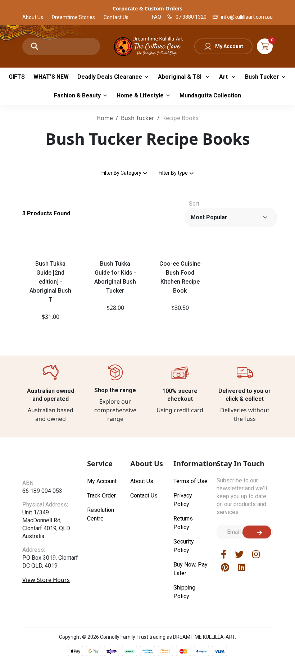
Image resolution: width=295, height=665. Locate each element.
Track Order (101, 495)
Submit (256, 532)
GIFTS (17, 76)
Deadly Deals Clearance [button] (109, 76)
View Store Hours (46, 586)
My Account (229, 46)
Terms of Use (190, 481)
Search (34, 46)
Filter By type (173, 173)
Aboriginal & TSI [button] (180, 76)
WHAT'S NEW (51, 76)
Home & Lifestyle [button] (140, 95)
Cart (265, 46)
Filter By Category (121, 173)
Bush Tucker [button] (262, 76)
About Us (32, 17)
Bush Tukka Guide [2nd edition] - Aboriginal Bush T (50, 281)
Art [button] (224, 76)
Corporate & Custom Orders (147, 8)
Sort (194, 203)
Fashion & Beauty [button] (77, 95)
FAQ (156, 17)
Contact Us (116, 17)
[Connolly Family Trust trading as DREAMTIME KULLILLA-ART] (147, 45)
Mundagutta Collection (210, 95)
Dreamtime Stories (73, 17)
